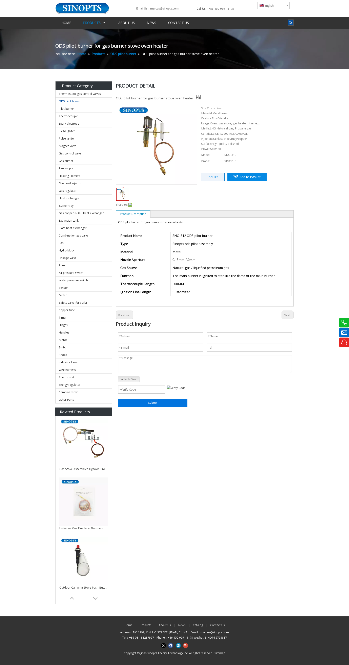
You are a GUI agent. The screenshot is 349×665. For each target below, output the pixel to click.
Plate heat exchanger (72, 228)
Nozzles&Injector (70, 183)
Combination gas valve (73, 235)
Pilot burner (66, 108)
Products (145, 625)
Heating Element (69, 176)
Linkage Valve (68, 258)
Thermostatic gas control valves (80, 94)
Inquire (212, 177)
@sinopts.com (219, 632)
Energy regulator (69, 385)
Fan (61, 243)
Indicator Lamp (69, 362)
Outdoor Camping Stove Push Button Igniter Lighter (83, 587)
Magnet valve (67, 146)
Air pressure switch (71, 273)
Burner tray (66, 205)
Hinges (63, 325)
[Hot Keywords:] (291, 23)
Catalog (198, 625)
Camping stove (68, 392)
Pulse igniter (67, 138)
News (182, 625)
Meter (63, 295)
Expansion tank (69, 220)
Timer (62, 317)
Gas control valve (70, 153)
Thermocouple (68, 116)
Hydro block (66, 250)
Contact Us (217, 625)
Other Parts (66, 399)
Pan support (67, 168)
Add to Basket (250, 177)
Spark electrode (69, 123)
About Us (165, 625)
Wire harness (67, 370)
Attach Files (128, 379)
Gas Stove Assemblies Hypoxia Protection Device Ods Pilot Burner (83, 469)
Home (128, 625)
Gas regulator (68, 191)
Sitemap (219, 653)
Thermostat (66, 377)
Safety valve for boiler (73, 302)
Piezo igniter (67, 131)
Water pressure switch (73, 280)
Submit (152, 402)
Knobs (63, 355)
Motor (63, 340)
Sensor (63, 288)
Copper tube (67, 310)
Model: (205, 155)
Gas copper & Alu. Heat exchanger (81, 213)
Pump (62, 265)
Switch (63, 347)
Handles (64, 332)
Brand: (205, 161)
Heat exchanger (69, 198)
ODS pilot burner (70, 101)
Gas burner (66, 161)
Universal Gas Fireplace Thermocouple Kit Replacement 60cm (83, 528)
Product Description (133, 214)
